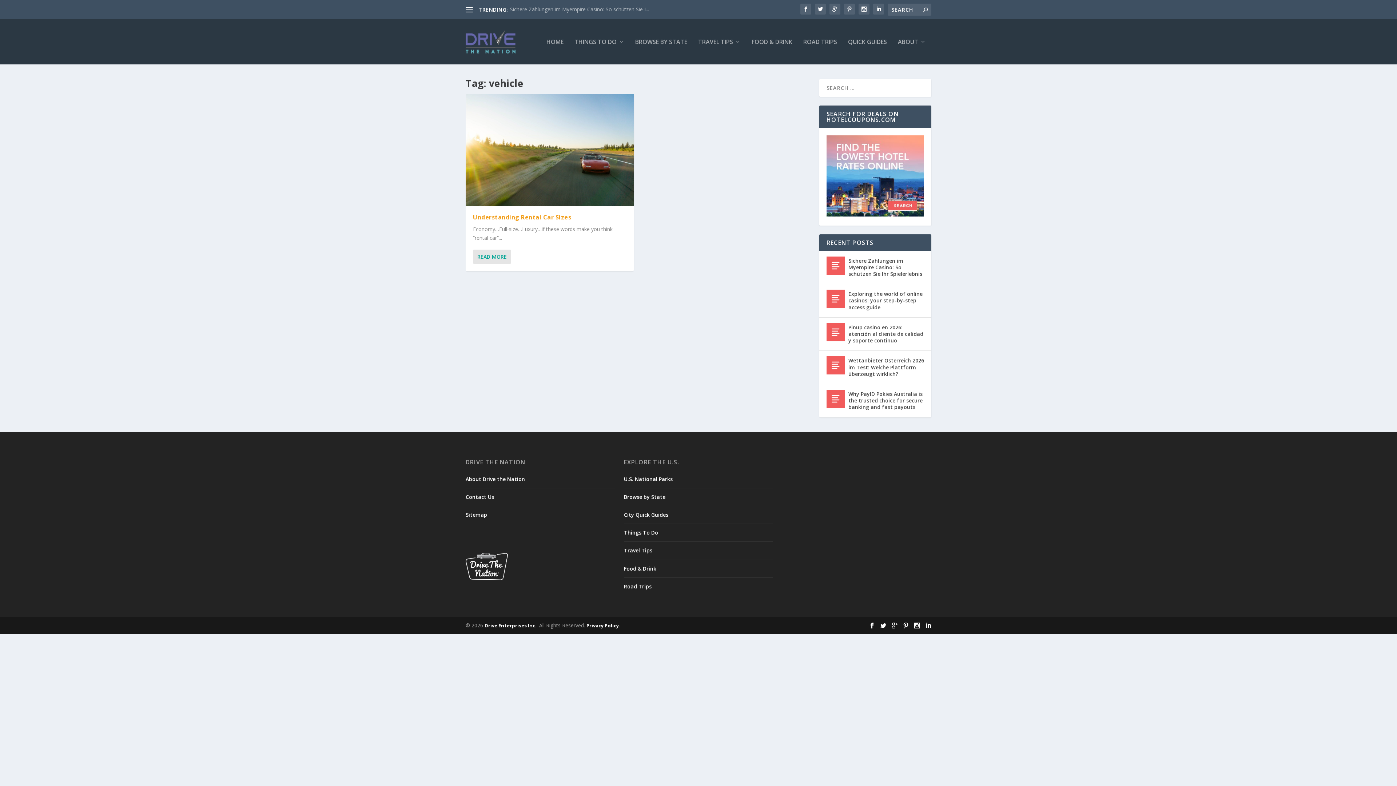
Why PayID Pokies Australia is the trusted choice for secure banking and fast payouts (885, 400)
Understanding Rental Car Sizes (522, 217)
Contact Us (480, 496)
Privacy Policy (602, 625)
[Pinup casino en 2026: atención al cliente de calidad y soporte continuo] (836, 332)
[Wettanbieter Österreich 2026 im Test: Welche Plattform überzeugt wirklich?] (836, 365)
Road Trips (820, 42)
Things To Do (595, 42)
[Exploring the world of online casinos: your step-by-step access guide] (836, 299)
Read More (492, 256)
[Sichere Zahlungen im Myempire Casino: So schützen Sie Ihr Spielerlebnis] (836, 266)
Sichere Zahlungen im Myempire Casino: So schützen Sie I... (579, 9)
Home (555, 42)
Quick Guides (867, 42)
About (908, 42)
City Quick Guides (646, 514)
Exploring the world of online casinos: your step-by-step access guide (885, 300)
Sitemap (476, 514)
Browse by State (661, 42)
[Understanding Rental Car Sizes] (550, 150)
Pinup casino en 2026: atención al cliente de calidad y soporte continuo (885, 334)
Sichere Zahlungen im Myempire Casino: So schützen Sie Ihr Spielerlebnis (885, 267)
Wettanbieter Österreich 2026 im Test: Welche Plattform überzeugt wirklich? (886, 367)
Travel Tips (715, 42)
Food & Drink (772, 42)
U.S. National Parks (648, 479)
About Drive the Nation (495, 479)
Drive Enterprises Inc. (511, 625)
